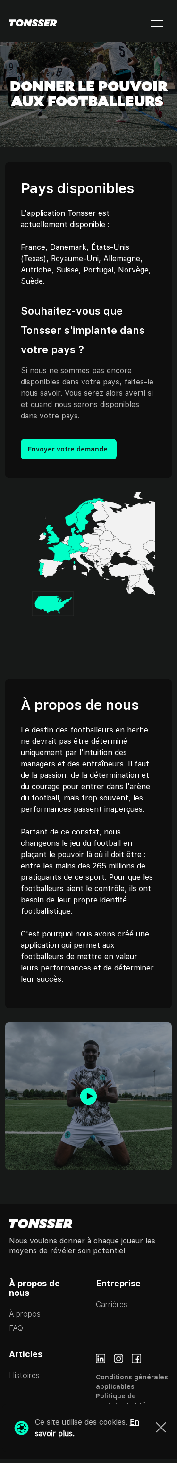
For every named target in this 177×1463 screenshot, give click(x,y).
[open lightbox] (88, 1096)
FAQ (16, 1328)
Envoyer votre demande (69, 449)
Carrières (111, 1304)
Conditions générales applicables (132, 1381)
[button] (151, 22)
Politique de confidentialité (121, 1400)
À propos (25, 1314)
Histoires (24, 1375)
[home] (33, 22)
